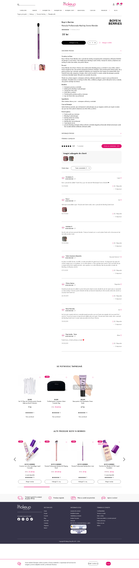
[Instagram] (24, 520)
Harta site (72, 520)
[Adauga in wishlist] (40, 377)
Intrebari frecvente (74, 518)
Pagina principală (22, 14)
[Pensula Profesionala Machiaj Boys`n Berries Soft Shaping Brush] (56, 450)
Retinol (45, 528)
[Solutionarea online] (82, 532)
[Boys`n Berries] (115, 22)
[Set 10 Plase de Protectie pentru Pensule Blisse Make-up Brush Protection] (29, 386)
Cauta (27, 4)
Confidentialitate (100, 511)
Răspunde (119, 186)
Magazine (46, 525)
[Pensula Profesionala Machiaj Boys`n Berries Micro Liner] (82, 450)
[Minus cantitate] (90, 43)
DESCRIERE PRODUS (68, 51)
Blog (116, 10)
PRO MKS (46, 520)
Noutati (45, 513)
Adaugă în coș (73, 43)
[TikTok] (32, 520)
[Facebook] (19, 520)
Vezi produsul (30, 417)
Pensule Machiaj (41, 14)
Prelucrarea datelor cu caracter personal (106, 518)
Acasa (45, 511)
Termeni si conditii (101, 513)
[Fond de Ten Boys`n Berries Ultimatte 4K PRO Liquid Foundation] (109, 450)
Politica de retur (100, 523)
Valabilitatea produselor (75, 516)
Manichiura (81, 10)
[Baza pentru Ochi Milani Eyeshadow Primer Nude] (82, 386)
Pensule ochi (51, 14)
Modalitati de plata (74, 513)
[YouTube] (28, 520)
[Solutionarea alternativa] (82, 527)
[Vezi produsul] (40, 442)
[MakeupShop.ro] (69, 4)
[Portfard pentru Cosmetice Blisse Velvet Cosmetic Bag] (56, 386)
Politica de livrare (101, 520)
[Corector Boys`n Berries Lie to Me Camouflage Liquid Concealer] (29, 450)
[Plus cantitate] (95, 43)
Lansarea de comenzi (75, 511)
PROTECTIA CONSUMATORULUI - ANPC (80, 523)
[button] (15, 459)
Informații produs (68, 133)
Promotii (46, 516)
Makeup (31, 14)
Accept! (108, 564)
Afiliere (98, 525)
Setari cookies (100, 516)
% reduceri (23, 10)
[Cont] (112, 5)
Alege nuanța (30, 482)
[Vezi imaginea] (38, 42)
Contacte (46, 523)
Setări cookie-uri (93, 564)
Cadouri (92, 10)
